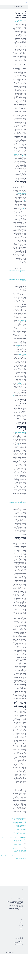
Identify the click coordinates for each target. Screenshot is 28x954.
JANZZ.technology (18, 21)
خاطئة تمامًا (18, 345)
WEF (22, 189)
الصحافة (21, 928)
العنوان (6, 952)
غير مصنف (21, 20)
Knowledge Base (16, 19)
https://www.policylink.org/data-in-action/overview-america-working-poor (19, 834)
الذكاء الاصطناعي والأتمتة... (17, 6)
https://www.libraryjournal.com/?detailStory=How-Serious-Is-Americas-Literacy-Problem (19, 824)
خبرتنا (22, 921)
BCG (18, 444)
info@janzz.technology (18, 944)
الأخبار (25, 20)
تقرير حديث (22, 208)
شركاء (22, 919)
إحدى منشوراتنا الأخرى (20, 383)
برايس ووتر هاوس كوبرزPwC (20, 193)
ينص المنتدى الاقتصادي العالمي (20, 432)
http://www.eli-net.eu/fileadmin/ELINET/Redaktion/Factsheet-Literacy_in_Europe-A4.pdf (16, 828)
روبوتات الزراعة (19, 144)
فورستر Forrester (22, 200)
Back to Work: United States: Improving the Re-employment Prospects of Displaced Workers (19, 850)
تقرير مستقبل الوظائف (22, 320)
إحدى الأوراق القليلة (22, 354)
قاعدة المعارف (17, 20)
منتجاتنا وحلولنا (20, 922)
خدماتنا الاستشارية (19, 924)
